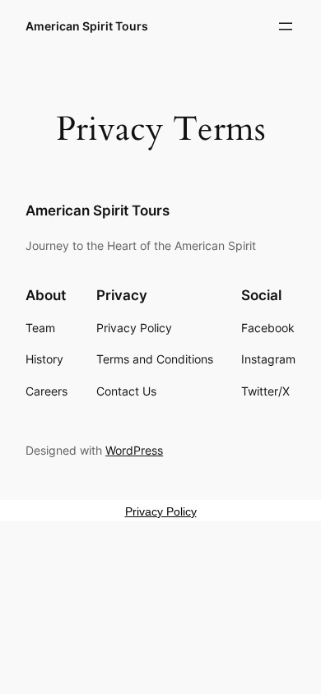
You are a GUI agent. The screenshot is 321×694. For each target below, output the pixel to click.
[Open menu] (285, 26)
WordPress (134, 450)
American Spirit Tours (87, 26)
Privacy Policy (161, 511)
